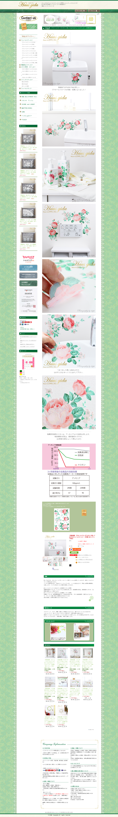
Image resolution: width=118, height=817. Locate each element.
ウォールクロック (26, 88)
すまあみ (24, 119)
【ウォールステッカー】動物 (28, 48)
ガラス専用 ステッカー (28, 67)
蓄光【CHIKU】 (25, 81)
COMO (23, 112)
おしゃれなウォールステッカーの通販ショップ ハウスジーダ (59, 3)
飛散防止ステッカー (27, 65)
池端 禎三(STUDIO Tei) (29, 96)
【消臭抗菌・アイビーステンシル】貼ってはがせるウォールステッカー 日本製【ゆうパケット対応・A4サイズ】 (62, 691)
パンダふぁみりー (27, 116)
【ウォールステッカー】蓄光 (28, 44)
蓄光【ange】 (25, 84)
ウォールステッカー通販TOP (49, 25)
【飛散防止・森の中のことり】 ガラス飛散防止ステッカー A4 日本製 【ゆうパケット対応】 (28, 197)
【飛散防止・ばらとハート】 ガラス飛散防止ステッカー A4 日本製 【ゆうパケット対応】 (28, 172)
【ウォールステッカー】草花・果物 (29, 62)
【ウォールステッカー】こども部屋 (29, 55)
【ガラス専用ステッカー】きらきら (29, 69)
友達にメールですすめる (83, 562)
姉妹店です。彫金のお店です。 (27, 344)
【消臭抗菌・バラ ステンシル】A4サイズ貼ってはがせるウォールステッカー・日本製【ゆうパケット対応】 (87, 691)
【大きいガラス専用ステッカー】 (29, 77)
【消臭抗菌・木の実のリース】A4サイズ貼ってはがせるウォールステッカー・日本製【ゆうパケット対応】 (62, 720)
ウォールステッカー (27, 40)
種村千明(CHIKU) (27, 108)
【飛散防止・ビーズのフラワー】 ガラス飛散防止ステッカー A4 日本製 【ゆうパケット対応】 (28, 147)
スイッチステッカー (27, 79)
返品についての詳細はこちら (84, 555)
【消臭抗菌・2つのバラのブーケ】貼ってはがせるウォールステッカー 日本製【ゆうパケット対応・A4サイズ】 (62, 663)
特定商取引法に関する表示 (66, 812)
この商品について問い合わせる (85, 559)
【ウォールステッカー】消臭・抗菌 (29, 53)
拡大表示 (57, 569)
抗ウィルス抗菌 (25, 86)
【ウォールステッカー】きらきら (29, 50)
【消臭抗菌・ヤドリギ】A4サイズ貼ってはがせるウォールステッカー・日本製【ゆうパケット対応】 (49, 720)
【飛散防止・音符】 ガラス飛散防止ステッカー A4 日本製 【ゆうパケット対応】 (28, 246)
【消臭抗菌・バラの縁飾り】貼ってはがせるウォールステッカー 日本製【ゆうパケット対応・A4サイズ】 (49, 691)
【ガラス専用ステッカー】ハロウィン (29, 72)
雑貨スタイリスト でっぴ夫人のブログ (28, 341)
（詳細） (60, 800)
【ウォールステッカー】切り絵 (28, 42)
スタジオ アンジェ (27, 100)
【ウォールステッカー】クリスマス (29, 60)
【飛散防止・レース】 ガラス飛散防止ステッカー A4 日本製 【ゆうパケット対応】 (28, 221)
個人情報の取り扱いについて (52, 812)
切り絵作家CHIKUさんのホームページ (28, 337)
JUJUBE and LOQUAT (28, 104)
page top (91, 729)
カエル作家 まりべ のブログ (27, 346)
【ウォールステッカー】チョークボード (29, 58)
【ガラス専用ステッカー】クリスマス (29, 75)
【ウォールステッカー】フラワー (29, 46)
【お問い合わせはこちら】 (77, 791)
